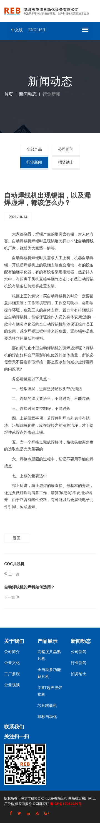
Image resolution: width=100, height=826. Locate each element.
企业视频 (12, 685)
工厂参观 (12, 674)
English (36, 30)
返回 (17, 538)
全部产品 (34, 149)
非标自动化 (47, 717)
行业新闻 (34, 162)
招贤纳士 (66, 162)
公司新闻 (66, 149)
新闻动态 (28, 94)
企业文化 (12, 663)
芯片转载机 (47, 706)
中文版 (17, 30)
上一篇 (13, 574)
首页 (8, 94)
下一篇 (9, 597)
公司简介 (12, 652)
